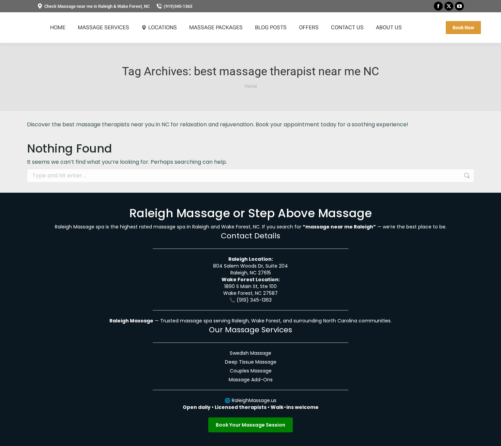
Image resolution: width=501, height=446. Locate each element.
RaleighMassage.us (254, 400)
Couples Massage (251, 370)
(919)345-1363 (178, 6)
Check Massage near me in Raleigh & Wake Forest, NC (97, 6)
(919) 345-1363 (254, 300)
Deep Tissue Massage (250, 362)
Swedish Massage (250, 353)
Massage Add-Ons (251, 379)
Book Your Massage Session (250, 424)
